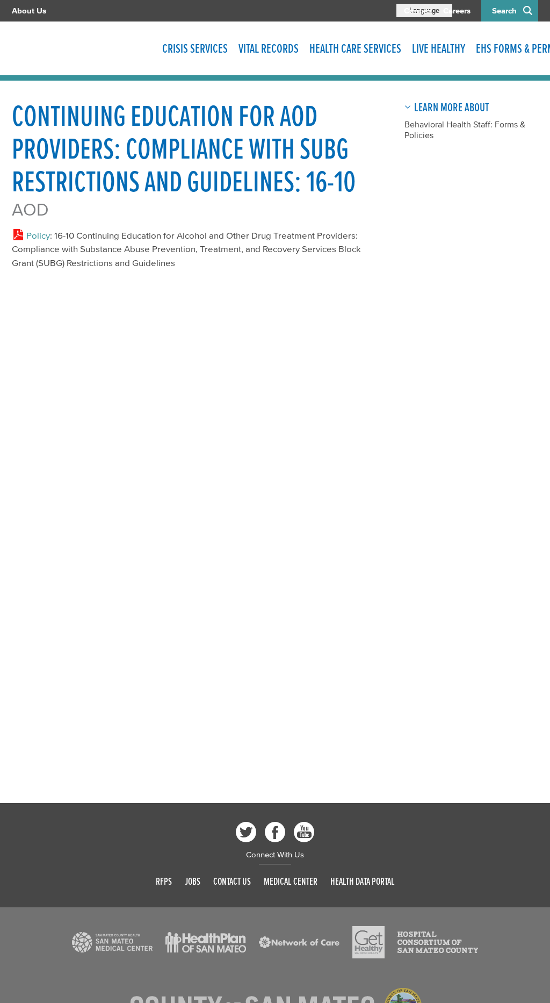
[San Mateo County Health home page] (81, 48)
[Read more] (112, 942)
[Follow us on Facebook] (275, 832)
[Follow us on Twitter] (246, 832)
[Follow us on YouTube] (304, 832)
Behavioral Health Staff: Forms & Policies (464, 129)
